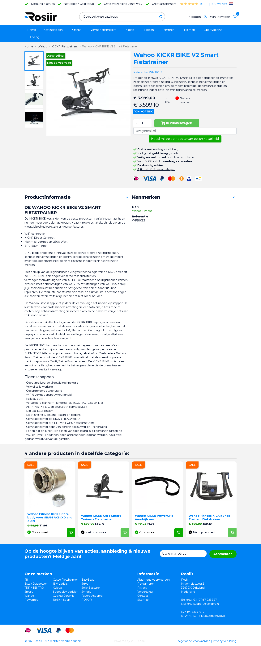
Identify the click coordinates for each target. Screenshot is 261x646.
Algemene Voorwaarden (194, 641)
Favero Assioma (92, 595)
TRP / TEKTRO (34, 587)
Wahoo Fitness (142, 211)
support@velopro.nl (206, 603)
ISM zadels (60, 583)
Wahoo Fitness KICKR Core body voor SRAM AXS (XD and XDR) (49, 517)
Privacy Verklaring (225, 641)
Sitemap (143, 599)
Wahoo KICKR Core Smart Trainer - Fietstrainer (101, 517)
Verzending (145, 591)
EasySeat (87, 579)
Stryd (84, 583)
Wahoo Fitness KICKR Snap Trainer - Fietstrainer (209, 517)
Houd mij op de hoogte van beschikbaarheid (185, 139)
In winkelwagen (179, 123)
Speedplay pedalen (65, 591)
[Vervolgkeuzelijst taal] (233, 4)
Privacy (142, 587)
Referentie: (140, 72)
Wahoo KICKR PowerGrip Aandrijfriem (154, 517)
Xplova (57, 587)
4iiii (26, 579)
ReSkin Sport (61, 599)
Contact (142, 595)
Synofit (86, 591)
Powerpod (31, 599)
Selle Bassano (90, 587)
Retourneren (146, 583)
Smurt (28, 591)
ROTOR (86, 599)
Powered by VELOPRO (129, 641)
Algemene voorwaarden (153, 579)
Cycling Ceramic (63, 595)
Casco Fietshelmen (66, 579)
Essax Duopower (35, 583)
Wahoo (29, 595)
